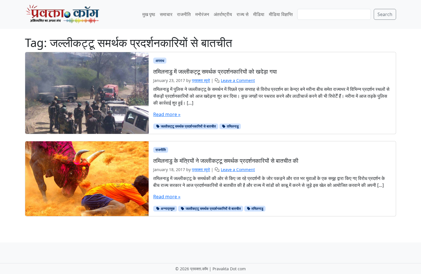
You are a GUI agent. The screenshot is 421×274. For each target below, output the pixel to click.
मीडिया (258, 14)
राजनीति (184, 14)
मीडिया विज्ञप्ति (281, 14)
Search (384, 14)
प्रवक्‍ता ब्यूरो (201, 80)
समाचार (166, 14)
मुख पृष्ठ (148, 14)
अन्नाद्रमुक (167, 208)
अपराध (160, 60)
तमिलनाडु (232, 126)
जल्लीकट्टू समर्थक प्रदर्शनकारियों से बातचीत (188, 126)
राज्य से (243, 14)
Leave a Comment (238, 80)
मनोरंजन (202, 14)
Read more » (166, 114)
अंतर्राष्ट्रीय (223, 14)
